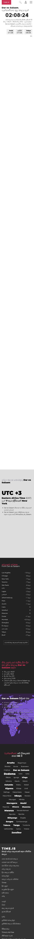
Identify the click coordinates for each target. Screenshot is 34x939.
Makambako (17, 792)
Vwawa (26, 829)
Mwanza (9, 810)
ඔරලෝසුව (5, 876)
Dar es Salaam (21, 770)
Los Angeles (6, 573)
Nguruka (12, 814)
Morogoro (12, 803)
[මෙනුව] (31, 2)
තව (31, 36)
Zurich (4, 604)
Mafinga (7, 792)
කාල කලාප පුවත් (8, 908)
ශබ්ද (3, 896)
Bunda (15, 766)
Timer (4, 883)
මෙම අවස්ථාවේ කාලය (10, 859)
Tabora (6, 825)
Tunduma (26, 825)
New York (5, 579)
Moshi (23, 803)
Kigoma (9, 788)
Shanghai (5, 623)
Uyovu (18, 829)
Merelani (27, 796)
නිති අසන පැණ (7, 936)
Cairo (3, 607)
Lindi (26, 788)
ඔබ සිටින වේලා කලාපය (10, 866)
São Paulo (5, 585)
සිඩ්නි (3, 635)
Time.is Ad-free (8, 932)
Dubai (4, 616)
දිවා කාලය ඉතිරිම (8, 872)
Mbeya (17, 796)
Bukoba (7, 766)
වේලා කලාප (6, 869)
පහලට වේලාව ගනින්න (10, 879)
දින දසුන (5, 886)
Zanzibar (16, 832)
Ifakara (8, 777)
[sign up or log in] (26, 3)
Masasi (27, 792)
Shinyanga (12, 818)
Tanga (16, 825)
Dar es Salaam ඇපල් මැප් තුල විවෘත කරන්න (16, 719)
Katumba (9, 785)
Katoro (25, 781)
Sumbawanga (21, 821)
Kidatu (18, 785)
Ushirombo (8, 829)
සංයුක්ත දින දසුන (8, 889)
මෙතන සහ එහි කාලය (9, 862)
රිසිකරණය (5, 929)
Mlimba (21, 799)
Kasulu (17, 781)
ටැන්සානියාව (10, 753)
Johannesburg (7, 598)
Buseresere (25, 766)
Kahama (9, 781)
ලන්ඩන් (4, 594)
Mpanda (6, 807)
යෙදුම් (4, 901)
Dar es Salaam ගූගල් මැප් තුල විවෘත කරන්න (19, 712)
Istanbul (5, 610)
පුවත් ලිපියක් (6, 912)
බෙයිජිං (19, 32)
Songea (9, 821)
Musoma (26, 807)
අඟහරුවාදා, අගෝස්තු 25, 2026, (19, 20)
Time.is (6, 2)
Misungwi (12, 799)
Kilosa (18, 789)
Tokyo (28, 32)
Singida (23, 818)
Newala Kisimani (23, 810)
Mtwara (15, 807)
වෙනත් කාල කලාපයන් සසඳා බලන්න (16, 642)
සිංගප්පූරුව (5, 626)
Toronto (4, 582)
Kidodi (26, 785)
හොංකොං (5, 629)
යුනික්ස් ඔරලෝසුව (8, 920)
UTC (3, 588)
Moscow (5, 613)
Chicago (5, 576)
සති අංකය (5, 893)
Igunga (16, 777)
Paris (10, 32)
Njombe (21, 814)
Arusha (11, 763)
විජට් (3, 905)
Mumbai (5, 619)
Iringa (24, 777)
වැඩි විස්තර (27, 22)
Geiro (20, 774)
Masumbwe (7, 796)
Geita (27, 774)
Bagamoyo (22, 763)
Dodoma (10, 773)
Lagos (4, 591)
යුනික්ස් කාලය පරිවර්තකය (11, 924)
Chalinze (7, 770)
